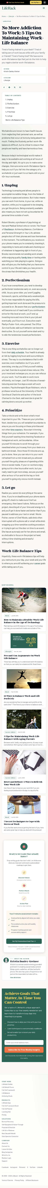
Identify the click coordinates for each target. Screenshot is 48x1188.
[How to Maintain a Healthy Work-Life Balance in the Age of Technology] (24, 600)
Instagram (13, 1167)
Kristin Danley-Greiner (12, 71)
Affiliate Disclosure (32, 1180)
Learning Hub (6, 1112)
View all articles (15, 977)
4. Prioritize (10, 112)
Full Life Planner (7, 1109)
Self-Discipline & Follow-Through (12, 1124)
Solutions (6, 1119)
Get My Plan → (35, 2)
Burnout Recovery (8, 1121)
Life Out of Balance (8, 1130)
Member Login (6, 1158)
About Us (5, 1143)
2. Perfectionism (12, 103)
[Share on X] (15, 87)
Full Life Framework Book (10, 1106)
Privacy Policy (19, 1180)
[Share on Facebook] (4, 87)
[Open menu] (43, 8)
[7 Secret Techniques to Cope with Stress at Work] (24, 804)
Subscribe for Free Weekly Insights (24, 1049)
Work (7, 615)
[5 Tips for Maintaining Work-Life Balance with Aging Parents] (24, 719)
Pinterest (22, 1167)
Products (6, 1100)
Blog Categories (7, 1152)
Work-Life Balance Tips (15, 120)
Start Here (6, 1081)
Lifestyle (11, 16)
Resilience (9, 229)
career (37, 563)
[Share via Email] (20, 87)
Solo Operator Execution (10, 1136)
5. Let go (8, 116)
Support (4, 1161)
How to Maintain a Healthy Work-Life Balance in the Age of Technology (24, 621)
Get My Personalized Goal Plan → (23, 941)
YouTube (32, 1167)
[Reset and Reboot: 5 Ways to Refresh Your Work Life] (24, 762)
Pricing (4, 1115)
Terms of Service (7, 1180)
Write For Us (6, 1155)
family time (26, 257)
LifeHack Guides (7, 1084)
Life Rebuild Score (8, 1087)
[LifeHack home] (9, 8)
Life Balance (6, 1093)
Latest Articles (7, 1149)
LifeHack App (6, 1103)
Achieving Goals (7, 1096)
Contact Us (5, 1146)
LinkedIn (40, 1167)
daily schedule (17, 352)
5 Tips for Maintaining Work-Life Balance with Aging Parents (21, 737)
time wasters (16, 429)
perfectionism (38, 306)
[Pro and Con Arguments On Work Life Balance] (24, 640)
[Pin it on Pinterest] (9, 87)
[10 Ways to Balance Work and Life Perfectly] (24, 679)
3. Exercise (9, 108)
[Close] (44, 2)
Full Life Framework (8, 1090)
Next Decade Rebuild (8, 1133)
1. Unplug (9, 99)
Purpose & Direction (8, 1127)
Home (4, 16)
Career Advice (10, 732)
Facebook (5, 1167)
